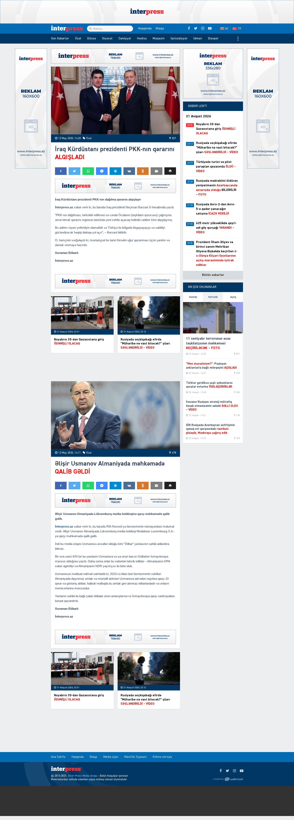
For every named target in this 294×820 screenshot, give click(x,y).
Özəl (78, 38)
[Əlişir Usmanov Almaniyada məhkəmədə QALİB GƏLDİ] (115, 415)
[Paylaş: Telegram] (115, 171)
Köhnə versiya (162, 757)
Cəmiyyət (124, 38)
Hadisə (142, 38)
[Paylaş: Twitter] (74, 171)
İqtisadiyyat (179, 38)
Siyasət (107, 38)
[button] (170, 171)
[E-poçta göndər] (156, 171)
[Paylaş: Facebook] (61, 171)
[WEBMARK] (228, 779)
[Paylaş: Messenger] (102, 171)
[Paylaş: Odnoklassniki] (143, 171)
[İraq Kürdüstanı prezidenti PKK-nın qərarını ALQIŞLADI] (115, 100)
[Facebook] (220, 771)
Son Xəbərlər (60, 38)
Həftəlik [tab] (213, 297)
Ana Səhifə (58, 757)
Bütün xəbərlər (213, 275)
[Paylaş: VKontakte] (129, 171)
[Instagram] (234, 771)
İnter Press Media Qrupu (82, 775)
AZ (226, 28)
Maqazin (159, 38)
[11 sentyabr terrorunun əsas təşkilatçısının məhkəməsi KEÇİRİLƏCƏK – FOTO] (213, 318)
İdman (197, 38)
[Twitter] (227, 771)
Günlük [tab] (193, 297)
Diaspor (213, 38)
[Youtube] (241, 771)
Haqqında (145, 28)
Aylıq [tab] (233, 297)
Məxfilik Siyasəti (135, 757)
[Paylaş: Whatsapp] (88, 171)
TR (239, 28)
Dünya (91, 38)
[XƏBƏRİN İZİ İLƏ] (69, 29)
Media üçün (110, 757)
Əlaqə (160, 28)
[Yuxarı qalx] (283, 809)
